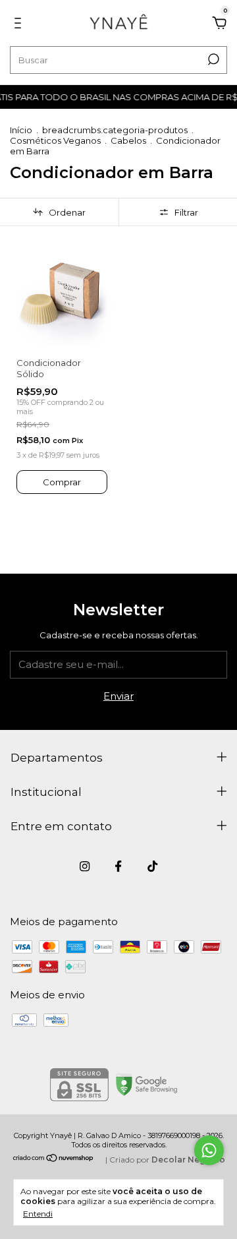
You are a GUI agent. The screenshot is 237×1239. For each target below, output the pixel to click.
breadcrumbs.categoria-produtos (115, 130)
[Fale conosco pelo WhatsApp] (209, 1150)
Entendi (38, 1214)
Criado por (167, 1159)
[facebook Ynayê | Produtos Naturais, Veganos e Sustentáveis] (118, 866)
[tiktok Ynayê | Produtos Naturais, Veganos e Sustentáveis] (152, 866)
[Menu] (20, 25)
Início (21, 130)
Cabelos (128, 140)
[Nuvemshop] (54, 1159)
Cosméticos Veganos (55, 140)
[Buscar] (212, 59)
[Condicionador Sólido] (62, 295)
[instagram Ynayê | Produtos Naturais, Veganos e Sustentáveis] (84, 866)
